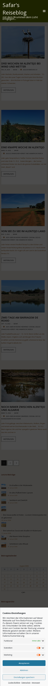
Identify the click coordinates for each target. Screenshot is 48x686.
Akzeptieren (24, 663)
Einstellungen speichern (24, 677)
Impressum (36, 683)
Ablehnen (24, 670)
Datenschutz (26, 683)
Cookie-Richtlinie (14, 683)
